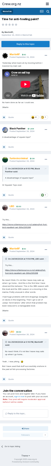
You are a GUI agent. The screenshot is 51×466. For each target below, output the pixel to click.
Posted (22, 57)
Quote (11, 117)
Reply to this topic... (16, 413)
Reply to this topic (25, 44)
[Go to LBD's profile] (5, 207)
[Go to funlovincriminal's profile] (5, 160)
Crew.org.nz (11, 4)
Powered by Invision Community (25, 462)
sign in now (19, 396)
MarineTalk (27, 35)
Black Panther (18, 128)
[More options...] (46, 55)
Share (26, 428)
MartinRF (9, 32)
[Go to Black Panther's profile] (5, 130)
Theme (25, 455)
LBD (37, 259)
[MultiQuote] (4, 117)
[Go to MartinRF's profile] (5, 56)
